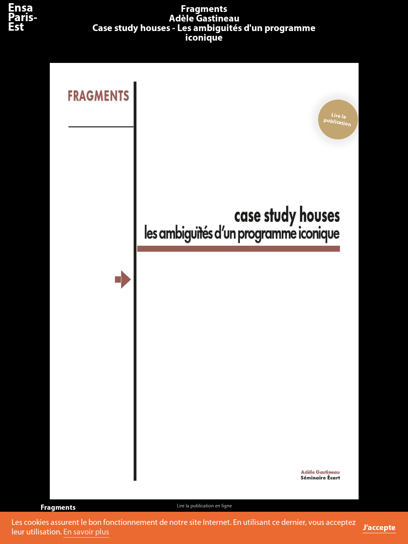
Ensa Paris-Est (22, 18)
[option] (204, 288)
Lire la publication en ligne (204, 506)
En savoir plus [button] (86, 532)
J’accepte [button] (379, 528)
